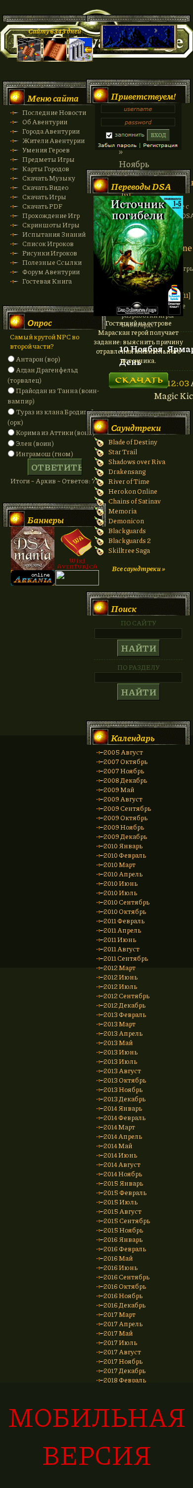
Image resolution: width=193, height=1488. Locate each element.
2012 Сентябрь (126, 995)
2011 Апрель (122, 930)
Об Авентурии (44, 121)
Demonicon (126, 520)
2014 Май (117, 1145)
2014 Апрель (122, 1136)
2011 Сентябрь (125, 958)
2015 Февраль (124, 1192)
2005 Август (123, 752)
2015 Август (122, 1211)
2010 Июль (120, 892)
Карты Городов (45, 168)
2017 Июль (120, 1342)
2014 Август (122, 1164)
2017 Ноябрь (123, 1361)
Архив (46, 480)
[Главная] (29, 59)
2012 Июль (120, 986)
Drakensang (126, 471)
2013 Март (119, 1023)
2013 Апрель (123, 1033)
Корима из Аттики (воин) (55, 432)
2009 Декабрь (125, 836)
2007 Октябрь (125, 761)
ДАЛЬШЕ (138, 377)
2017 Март (119, 1314)
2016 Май (118, 1258)
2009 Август (123, 798)
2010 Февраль (124, 855)
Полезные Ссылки (52, 262)
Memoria (122, 510)
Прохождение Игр (51, 215)
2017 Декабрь (124, 1370)
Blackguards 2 (129, 540)
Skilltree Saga (129, 550)
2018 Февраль (124, 1379)
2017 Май (118, 1333)
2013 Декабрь (124, 1098)
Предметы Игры (48, 159)
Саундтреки (136, 427)
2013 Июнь (120, 1051)
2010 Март (119, 864)
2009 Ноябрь (123, 827)
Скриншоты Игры (51, 224)
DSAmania (32, 548)
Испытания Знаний (54, 234)
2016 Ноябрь (123, 1295)
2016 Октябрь (124, 1286)
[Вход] (80, 59)
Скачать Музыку (48, 177)
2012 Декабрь (124, 1005)
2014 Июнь (120, 1155)
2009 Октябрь (125, 817)
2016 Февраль (124, 1248)
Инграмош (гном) (44, 453)
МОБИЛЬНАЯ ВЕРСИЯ (97, 1435)
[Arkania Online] (32, 582)
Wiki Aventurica (77, 548)
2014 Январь (122, 1108)
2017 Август (122, 1351)
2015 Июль (120, 1201)
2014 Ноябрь (122, 1173)
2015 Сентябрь (126, 1220)
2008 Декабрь (125, 780)
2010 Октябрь (124, 911)
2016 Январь (123, 1239)
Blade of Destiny (132, 441)
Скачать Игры (44, 196)
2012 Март (119, 967)
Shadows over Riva (136, 461)
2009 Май (118, 789)
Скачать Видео (45, 187)
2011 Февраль (124, 920)
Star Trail (122, 451)
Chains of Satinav (134, 501)
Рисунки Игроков (49, 252)
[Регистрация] (55, 59)
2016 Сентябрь (126, 1276)
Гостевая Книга (47, 281)
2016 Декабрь (124, 1304)
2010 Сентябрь (126, 902)
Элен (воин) (35, 443)
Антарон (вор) (38, 358)
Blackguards (127, 530)
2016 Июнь (120, 1267)
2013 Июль (120, 1061)
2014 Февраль (124, 1117)
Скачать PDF (42, 206)
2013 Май (118, 1042)
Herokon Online (132, 491)
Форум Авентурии (51, 271)
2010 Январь (123, 845)
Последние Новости (54, 112)
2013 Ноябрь (123, 1089)
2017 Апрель (123, 1323)
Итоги (20, 480)
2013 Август (122, 1070)
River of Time (128, 481)
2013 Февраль (124, 1014)
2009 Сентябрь (127, 808)
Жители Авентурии (53, 140)
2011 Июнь (119, 939)
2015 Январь (123, 1183)
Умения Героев (46, 149)
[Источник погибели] (138, 313)
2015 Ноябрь (123, 1229)
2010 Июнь (120, 883)
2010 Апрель (123, 873)
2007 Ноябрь (123, 770)
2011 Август (121, 948)
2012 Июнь (120, 976)
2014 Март (119, 1126)
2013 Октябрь (124, 1080)
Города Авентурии (51, 131)
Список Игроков (48, 243)
